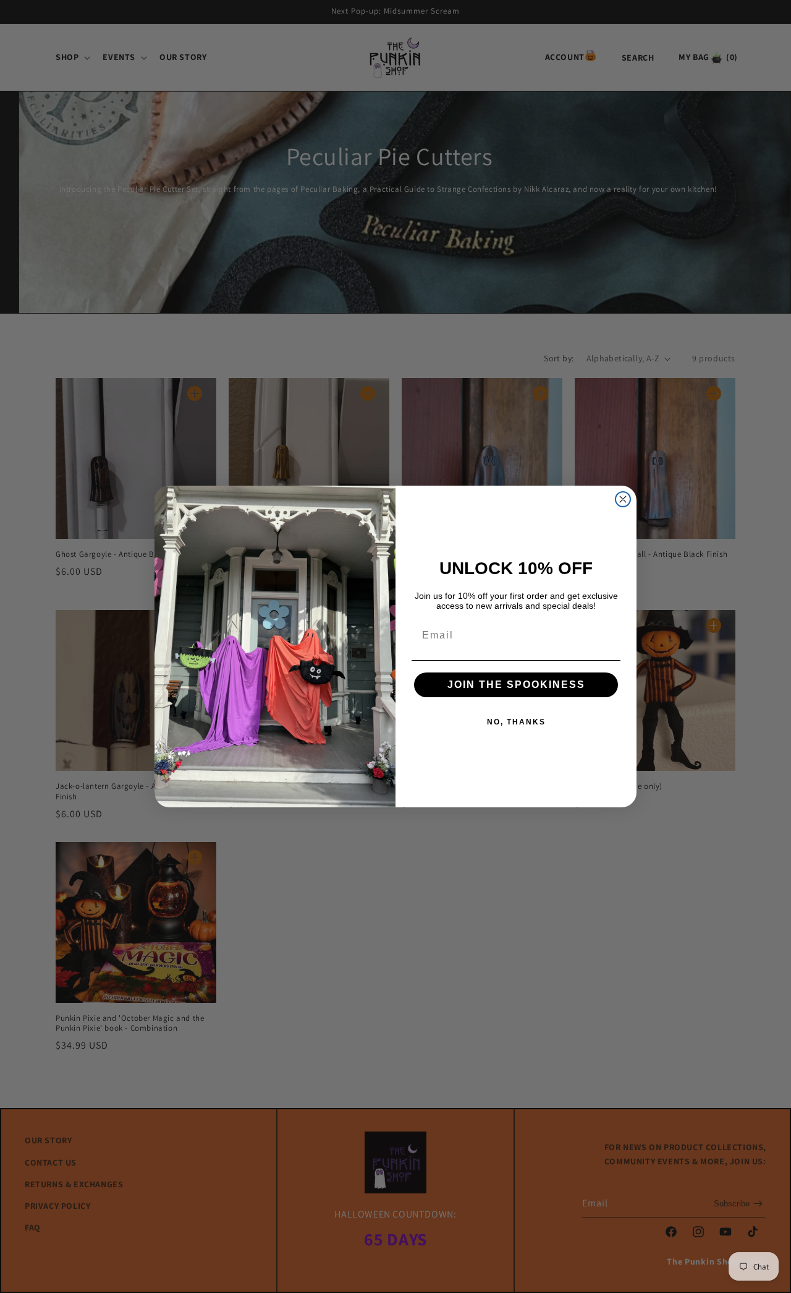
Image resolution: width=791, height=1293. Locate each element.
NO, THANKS (516, 722)
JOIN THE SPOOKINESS (516, 684)
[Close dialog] (622, 499)
